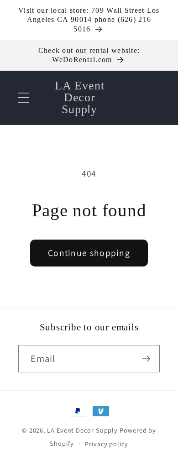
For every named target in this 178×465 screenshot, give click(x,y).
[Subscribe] (146, 359)
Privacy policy (106, 443)
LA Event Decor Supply (82, 430)
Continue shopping (89, 253)
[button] (23, 97)
